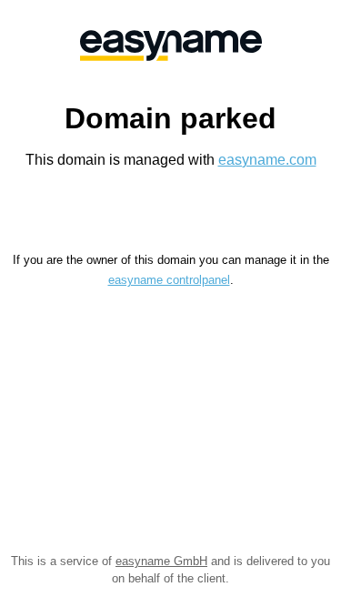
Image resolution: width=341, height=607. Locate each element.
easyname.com (267, 159)
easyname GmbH (161, 561)
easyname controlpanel (169, 280)
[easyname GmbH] (170, 45)
